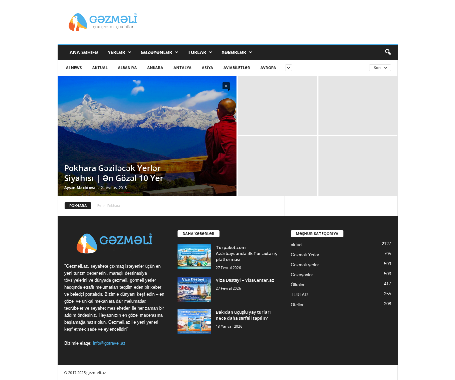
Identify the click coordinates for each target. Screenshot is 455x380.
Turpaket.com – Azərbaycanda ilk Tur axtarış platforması (246, 253)
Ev (99, 205)
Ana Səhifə (84, 52)
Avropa (268, 67)
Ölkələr (297, 284)
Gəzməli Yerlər (305, 254)
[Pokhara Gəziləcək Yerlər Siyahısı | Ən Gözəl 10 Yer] (147, 136)
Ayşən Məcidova (80, 187)
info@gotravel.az (109, 343)
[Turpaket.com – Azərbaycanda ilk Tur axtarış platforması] (194, 256)
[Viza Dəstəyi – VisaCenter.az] (194, 289)
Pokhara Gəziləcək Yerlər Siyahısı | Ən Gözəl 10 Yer (113, 172)
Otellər (297, 304)
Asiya (207, 67)
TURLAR (197, 52)
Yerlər (116, 52)
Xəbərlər (234, 52)
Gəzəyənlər (156, 52)
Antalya (183, 67)
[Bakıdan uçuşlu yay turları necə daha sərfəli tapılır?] (194, 321)
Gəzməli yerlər (305, 264)
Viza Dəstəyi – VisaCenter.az (245, 280)
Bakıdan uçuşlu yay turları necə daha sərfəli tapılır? (243, 315)
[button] (387, 52)
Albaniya (127, 67)
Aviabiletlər (237, 67)
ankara (155, 67)
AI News (74, 67)
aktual (100, 67)
